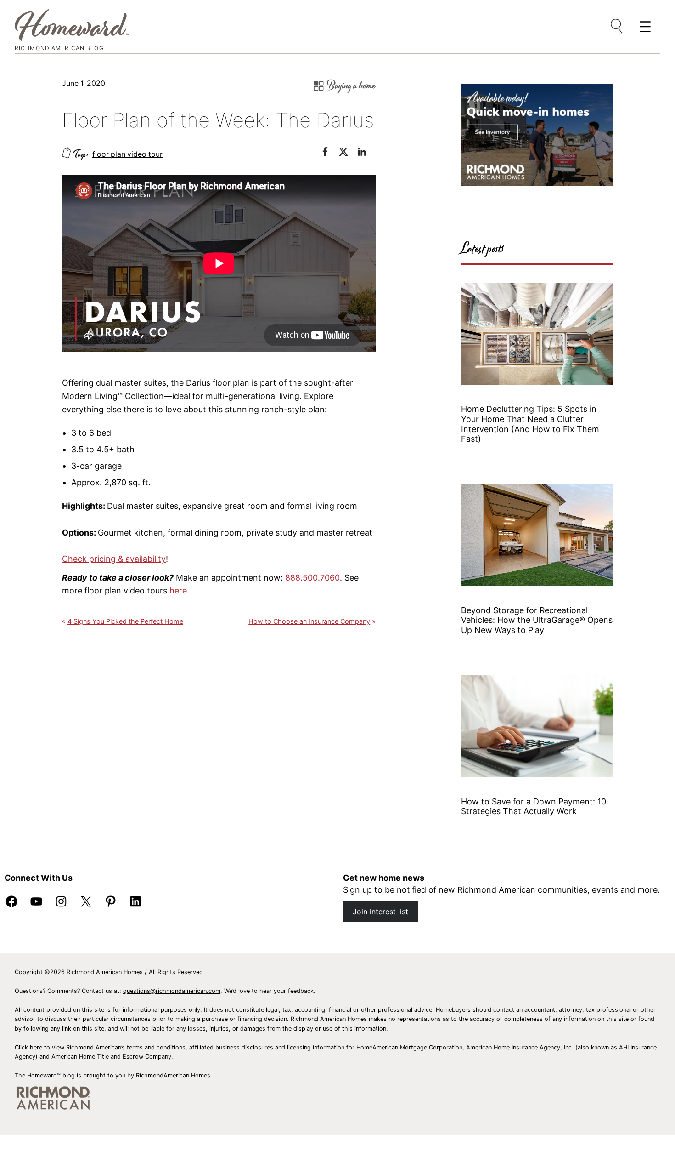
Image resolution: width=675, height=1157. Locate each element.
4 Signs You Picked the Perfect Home (125, 621)
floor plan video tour (127, 154)
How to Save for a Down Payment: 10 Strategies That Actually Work (533, 806)
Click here (28, 1047)
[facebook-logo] (330, 153)
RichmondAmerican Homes (173, 1075)
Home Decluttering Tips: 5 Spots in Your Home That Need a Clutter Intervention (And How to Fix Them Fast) (530, 424)
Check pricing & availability (114, 559)
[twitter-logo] (348, 153)
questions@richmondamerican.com (171, 990)
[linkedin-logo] (366, 153)
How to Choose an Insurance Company (309, 621)
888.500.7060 (312, 577)
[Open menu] (617, 26)
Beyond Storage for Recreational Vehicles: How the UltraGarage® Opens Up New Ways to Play (537, 620)
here (178, 590)
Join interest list (380, 911)
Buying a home (351, 86)
